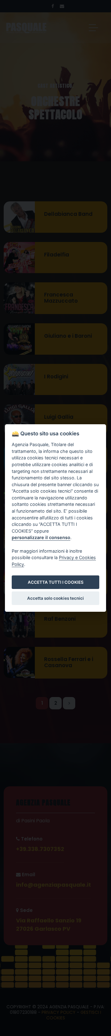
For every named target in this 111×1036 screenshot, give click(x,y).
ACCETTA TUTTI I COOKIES (56, 582)
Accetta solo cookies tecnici (55, 598)
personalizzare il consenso (41, 537)
